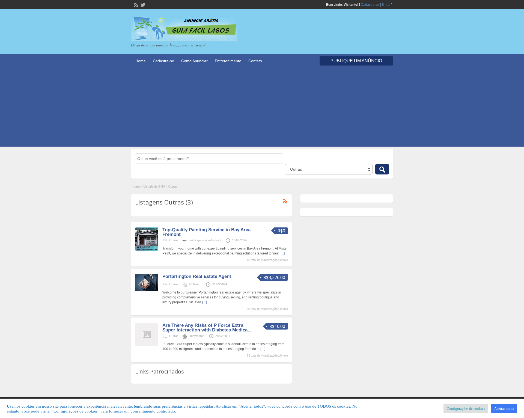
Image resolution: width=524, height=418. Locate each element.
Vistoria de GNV (154, 186)
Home (140, 61)
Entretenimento (228, 61)
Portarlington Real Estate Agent (196, 276)
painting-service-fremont (205, 240)
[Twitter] (142, 4)
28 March (195, 284)
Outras (173, 240)
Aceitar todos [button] (504, 409)
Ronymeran (196, 335)
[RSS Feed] (135, 4)
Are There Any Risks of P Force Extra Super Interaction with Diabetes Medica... (207, 328)
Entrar (386, 5)
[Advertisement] (262, 108)
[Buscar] (382, 169)
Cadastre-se (370, 5)
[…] (282, 253)
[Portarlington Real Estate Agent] (146, 290)
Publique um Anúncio (356, 60)
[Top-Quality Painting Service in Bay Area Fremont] (146, 249)
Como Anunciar (194, 61)
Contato (255, 61)
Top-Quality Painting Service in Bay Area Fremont (206, 232)
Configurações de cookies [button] (466, 409)
